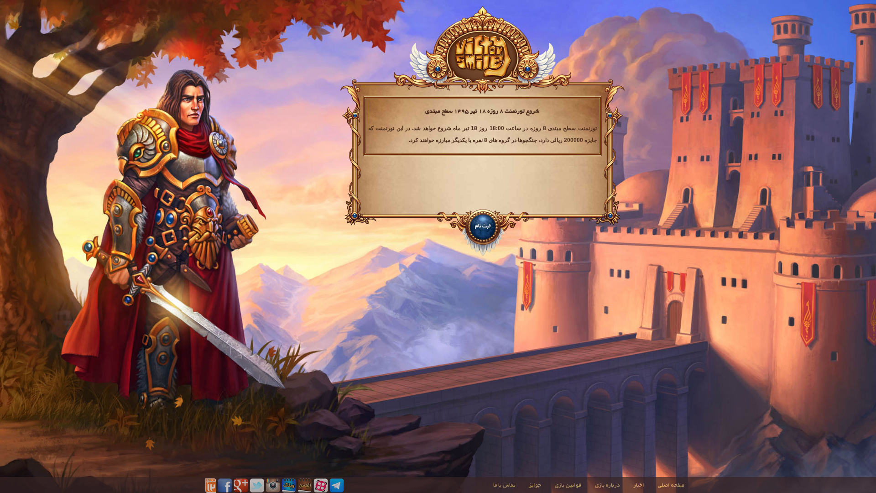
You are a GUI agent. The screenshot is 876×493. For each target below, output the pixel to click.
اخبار (638, 485)
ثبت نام (482, 226)
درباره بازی (607, 485)
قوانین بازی (568, 485)
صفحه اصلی (671, 485)
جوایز (535, 485)
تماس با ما (504, 485)
